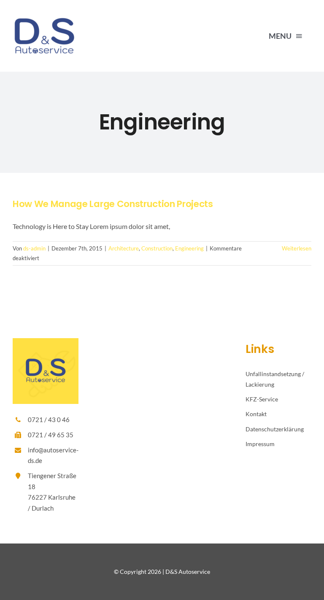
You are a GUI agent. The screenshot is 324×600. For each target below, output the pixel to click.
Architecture (123, 248)
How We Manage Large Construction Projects (113, 203)
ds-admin (34, 248)
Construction (157, 248)
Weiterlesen (296, 248)
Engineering (189, 248)
